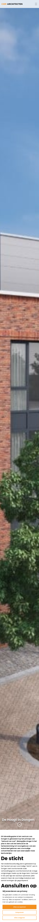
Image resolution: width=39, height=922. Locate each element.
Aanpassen (19, 912)
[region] (19, 905)
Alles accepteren (19, 907)
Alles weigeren (19, 918)
